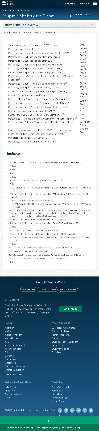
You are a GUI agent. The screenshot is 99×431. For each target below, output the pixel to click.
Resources (56, 390)
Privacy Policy (73, 427)
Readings (84, 4)
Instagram (84, 410)
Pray (7, 397)
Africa (8, 331)
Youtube (72, 410)
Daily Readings (28, 289)
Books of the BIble (60, 331)
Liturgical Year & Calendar (64, 341)
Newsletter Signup (60, 397)
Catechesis (10, 362)
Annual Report (12, 338)
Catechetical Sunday (15, 366)
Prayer (54, 338)
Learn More (70, 309)
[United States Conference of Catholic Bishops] (9, 3)
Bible (7, 352)
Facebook (66, 410)
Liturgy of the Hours (61, 348)
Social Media (57, 401)
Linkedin (78, 410)
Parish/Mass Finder (61, 387)
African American (13, 334)
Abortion (9, 327)
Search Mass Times (60, 334)
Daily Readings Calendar (63, 327)
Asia (7, 341)
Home (5, 32)
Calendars (56, 394)
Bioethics (10, 355)
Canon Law (10, 359)
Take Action (10, 387)
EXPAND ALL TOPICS (14, 374)
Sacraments (57, 345)
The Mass (56, 352)
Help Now (10, 390)
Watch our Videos (68, 289)
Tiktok (91, 410)
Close (49, 418)
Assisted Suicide (13, 348)
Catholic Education (14, 369)
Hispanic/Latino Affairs (20, 32)
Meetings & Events (14, 394)
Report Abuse (69, 4)
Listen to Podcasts (47, 289)
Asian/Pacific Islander (15, 345)
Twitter (60, 410)
